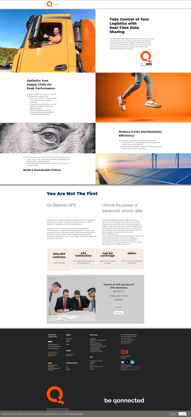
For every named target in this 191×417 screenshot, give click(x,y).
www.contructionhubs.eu (127, 339)
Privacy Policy (78, 414)
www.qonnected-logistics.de (128, 336)
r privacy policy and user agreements (129, 369)
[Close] (188, 413)
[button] (119, 313)
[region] (59, 259)
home (56, 4)
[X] (127, 362)
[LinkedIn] (132, 362)
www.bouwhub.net (126, 338)
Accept (182, 414)
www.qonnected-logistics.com (129, 334)
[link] (118, 286)
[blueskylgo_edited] (123, 362)
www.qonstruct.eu (125, 343)
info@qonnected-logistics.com (52, 354)
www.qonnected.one (126, 341)
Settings (173, 414)
